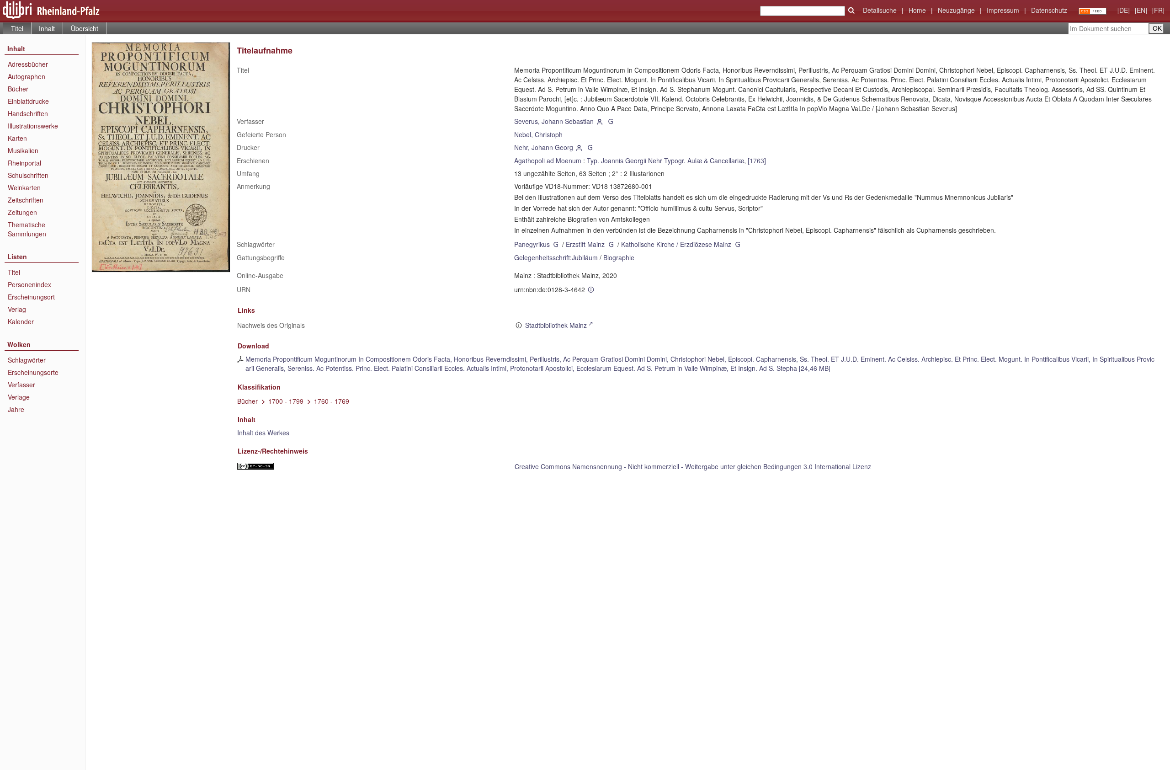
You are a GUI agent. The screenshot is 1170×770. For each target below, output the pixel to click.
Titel (14, 272)
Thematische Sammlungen (27, 229)
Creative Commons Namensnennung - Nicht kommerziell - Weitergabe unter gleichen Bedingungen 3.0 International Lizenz (693, 466)
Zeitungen (22, 212)
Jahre (16, 409)
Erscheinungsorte (33, 372)
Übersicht (84, 28)
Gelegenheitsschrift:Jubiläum (556, 257)
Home (917, 10)
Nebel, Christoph (538, 134)
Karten (17, 138)
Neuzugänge (956, 10)
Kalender (21, 321)
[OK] (851, 10)
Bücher (18, 88)
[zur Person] (600, 121)
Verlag (17, 309)
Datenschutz (1049, 10)
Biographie (618, 257)
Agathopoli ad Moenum (547, 160)
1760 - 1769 (331, 401)
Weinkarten (24, 187)
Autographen (26, 76)
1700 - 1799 (285, 401)
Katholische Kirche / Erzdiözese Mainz (676, 244)
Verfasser (21, 384)
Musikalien (23, 150)
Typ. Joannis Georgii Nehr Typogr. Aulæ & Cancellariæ (665, 160)
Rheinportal (24, 162)
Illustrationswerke (33, 125)
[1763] (757, 160)
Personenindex (29, 284)
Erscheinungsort (31, 296)
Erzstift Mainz (585, 244)
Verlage (19, 396)
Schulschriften (28, 175)
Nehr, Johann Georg (543, 147)
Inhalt (47, 28)
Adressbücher (28, 64)
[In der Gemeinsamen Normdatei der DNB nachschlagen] (610, 121)
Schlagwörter (27, 359)
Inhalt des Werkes (263, 432)
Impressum (1003, 10)
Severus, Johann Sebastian (554, 121)
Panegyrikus (532, 244)
